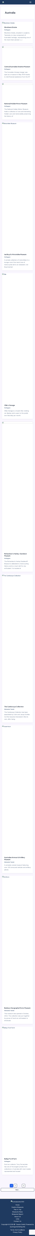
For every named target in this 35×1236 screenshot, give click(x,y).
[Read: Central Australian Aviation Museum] (17, 54)
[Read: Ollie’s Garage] (17, 337)
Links (17, 1219)
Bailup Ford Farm (10, 1159)
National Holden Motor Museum (15, 104)
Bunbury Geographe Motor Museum (17, 1008)
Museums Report (17, 1214)
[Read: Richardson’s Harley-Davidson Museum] (17, 486)
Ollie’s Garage (9, 405)
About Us (17, 1216)
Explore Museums (17, 1207)
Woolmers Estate (10, 27)
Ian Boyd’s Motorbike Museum (15, 254)
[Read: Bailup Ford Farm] (17, 1091)
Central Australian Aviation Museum (17, 67)
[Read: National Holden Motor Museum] (17, 91)
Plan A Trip (17, 1209)
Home (17, 1205)
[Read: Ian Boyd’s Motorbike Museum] (17, 187)
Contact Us (17, 1221)
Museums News (17, 1212)
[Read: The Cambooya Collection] (17, 639)
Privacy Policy (17, 1232)
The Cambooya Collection (14, 707)
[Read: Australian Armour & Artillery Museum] (17, 790)
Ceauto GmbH (20, 1224)
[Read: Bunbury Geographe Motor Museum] (17, 940)
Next (18, 1190)
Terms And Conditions (17, 1230)
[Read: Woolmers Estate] (8, 23)
